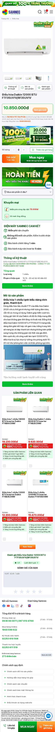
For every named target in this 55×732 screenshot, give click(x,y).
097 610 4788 (26, 621)
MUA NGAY (27, 726)
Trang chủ (5, 19)
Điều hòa (15, 19)
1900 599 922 (25, 121)
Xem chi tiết (46, 655)
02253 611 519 (9, 647)
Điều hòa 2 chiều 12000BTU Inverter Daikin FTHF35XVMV (38, 494)
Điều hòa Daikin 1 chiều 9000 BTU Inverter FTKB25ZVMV (39, 421)
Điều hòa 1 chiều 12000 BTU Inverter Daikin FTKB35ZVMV (13, 494)
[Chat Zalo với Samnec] (48, 716)
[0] (46, 13)
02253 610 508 (10, 638)
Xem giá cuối (40, 109)
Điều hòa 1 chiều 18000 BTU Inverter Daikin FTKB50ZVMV (13, 421)
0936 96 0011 (9, 621)
